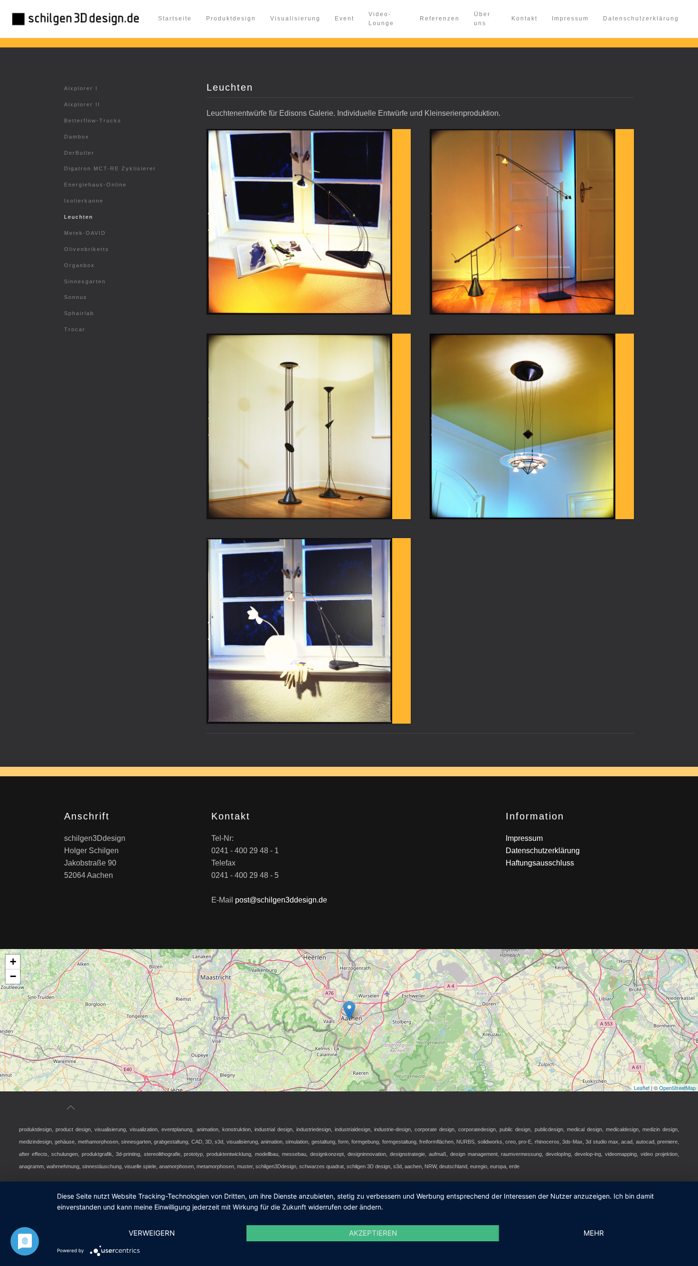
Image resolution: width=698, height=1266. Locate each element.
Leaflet (642, 1087)
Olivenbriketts (86, 249)
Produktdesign (231, 18)
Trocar (74, 329)
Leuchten (78, 217)
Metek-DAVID (85, 233)
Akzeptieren (373, 1233)
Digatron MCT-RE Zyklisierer (110, 168)
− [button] (13, 976)
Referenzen (440, 18)
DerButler (79, 153)
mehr (594, 1233)
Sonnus (75, 297)
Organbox (79, 265)
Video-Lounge (381, 19)
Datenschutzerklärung (641, 18)
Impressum (570, 18)
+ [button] (13, 962)
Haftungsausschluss (540, 863)
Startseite (175, 18)
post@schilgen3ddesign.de (281, 900)
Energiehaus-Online (95, 184)
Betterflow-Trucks (93, 120)
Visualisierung (295, 18)
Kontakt (524, 18)
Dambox (76, 137)
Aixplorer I (81, 88)
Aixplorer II (82, 104)
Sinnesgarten (85, 281)
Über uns (482, 19)
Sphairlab (79, 313)
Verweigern (152, 1233)
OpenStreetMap (677, 1087)
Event (344, 18)
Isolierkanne (84, 201)
